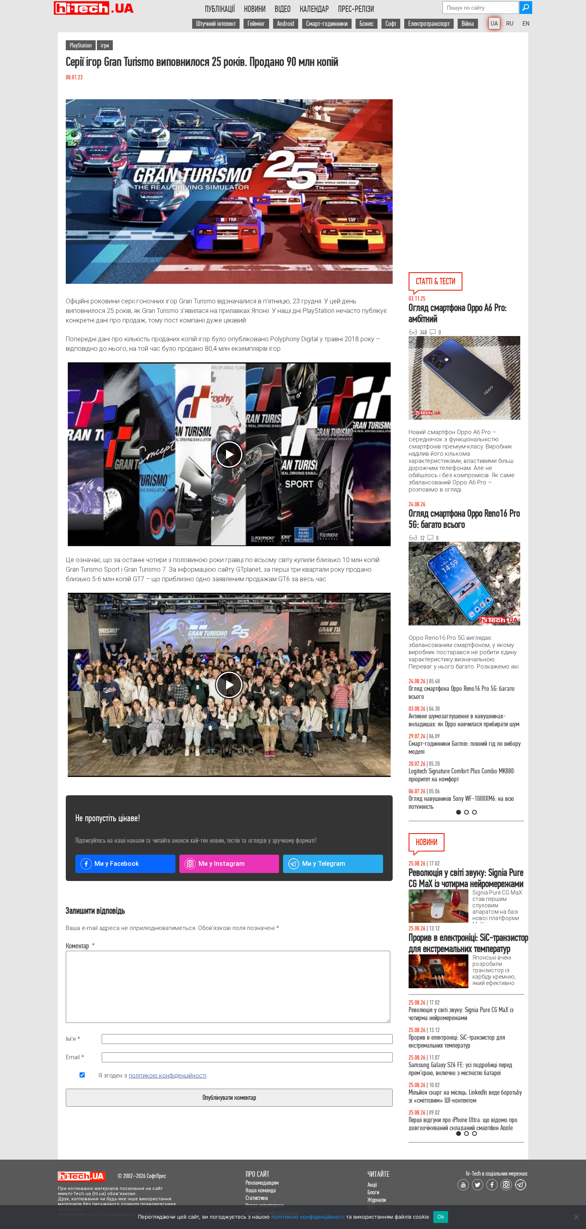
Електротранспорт (429, 24)
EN (526, 23)
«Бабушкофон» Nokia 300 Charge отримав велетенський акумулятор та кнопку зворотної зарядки (462, 1073)
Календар (314, 9)
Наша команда (261, 1190)
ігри (105, 45)
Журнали (377, 1199)
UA (494, 23)
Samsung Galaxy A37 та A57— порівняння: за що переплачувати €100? (466, 802)
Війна (468, 24)
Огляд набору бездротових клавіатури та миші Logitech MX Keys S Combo (463, 692)
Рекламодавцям (262, 1182)
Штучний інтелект (216, 24)
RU (509, 23)
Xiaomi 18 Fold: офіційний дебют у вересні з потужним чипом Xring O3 (459, 1014)
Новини (254, 9)
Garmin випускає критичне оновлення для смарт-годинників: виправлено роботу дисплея (466, 1104)
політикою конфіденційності (167, 1075)
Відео (283, 9)
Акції (372, 1184)
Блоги (373, 1192)
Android (285, 24)
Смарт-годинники (327, 24)
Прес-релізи (356, 9)
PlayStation (81, 45)
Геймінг (256, 24)
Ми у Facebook (116, 863)
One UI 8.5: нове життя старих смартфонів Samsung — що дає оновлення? (456, 720)
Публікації (220, 9)
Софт (390, 24)
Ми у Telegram (323, 863)
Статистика (257, 1197)
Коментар (80, 946)
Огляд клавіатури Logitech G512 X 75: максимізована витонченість (452, 747)
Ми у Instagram (222, 863)
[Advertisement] (468, 104)
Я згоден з (152, 1075)
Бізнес (367, 24)
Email (75, 1057)
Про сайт (257, 1174)
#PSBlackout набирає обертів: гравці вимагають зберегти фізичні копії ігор (464, 1041)
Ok (440, 1216)
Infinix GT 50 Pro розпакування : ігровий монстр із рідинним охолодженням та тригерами (466, 775)
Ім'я (73, 1038)
